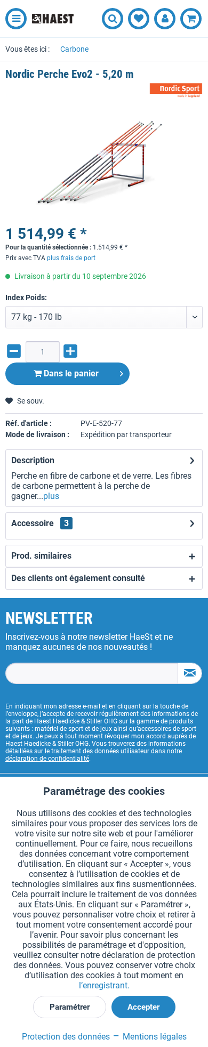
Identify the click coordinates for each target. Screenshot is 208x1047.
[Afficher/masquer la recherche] (112, 18)
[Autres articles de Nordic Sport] (176, 91)
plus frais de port (71, 258)
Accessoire (40, 523)
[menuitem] (13, 18)
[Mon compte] (164, 18)
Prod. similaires (41, 556)
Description (32, 460)
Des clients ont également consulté (78, 578)
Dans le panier (70, 373)
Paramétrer (70, 1007)
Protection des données (66, 1037)
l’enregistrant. (104, 985)
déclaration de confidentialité (47, 758)
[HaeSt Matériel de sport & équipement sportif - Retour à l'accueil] (53, 18)
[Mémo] (138, 18)
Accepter (143, 1007)
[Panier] (191, 18)
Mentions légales (154, 1037)
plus (51, 496)
